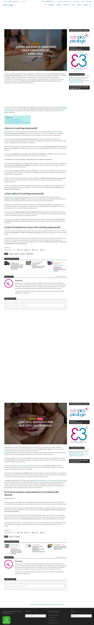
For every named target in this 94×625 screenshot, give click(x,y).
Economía (12, 262)
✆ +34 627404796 (76, 1)
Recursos (66, 4)
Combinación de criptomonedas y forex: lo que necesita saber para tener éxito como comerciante (17, 266)
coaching (14, 197)
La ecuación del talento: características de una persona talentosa (38, 265)
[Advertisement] (47, 19)
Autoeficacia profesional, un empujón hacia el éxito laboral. (60, 268)
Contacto (86, 4)
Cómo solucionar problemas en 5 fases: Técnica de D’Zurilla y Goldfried (16, 551)
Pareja (55, 544)
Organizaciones (35, 43)
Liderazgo (22, 253)
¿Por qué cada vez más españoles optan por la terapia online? (60, 548)
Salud (58, 544)
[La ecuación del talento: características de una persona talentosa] (28, 263)
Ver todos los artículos (61, 276)
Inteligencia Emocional (59, 262)
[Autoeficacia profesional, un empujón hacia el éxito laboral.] (50, 263)
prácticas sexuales (9, 451)
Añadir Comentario (32, 56)
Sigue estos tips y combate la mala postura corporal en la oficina (47, 604)
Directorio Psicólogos (85, 1)
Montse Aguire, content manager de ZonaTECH (50, 480)
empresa (17, 253)
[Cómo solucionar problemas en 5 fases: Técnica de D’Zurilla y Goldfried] (6, 545)
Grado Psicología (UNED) (77, 79)
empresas (11, 536)
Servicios (59, 4)
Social (38, 544)
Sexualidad (40, 418)
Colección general (79, 82)
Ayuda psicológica (14, 544)
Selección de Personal (58, 265)
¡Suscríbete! (59, 1)
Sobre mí (79, 4)
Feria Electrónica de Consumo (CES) (20, 465)
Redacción (41, 56)
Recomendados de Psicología (76, 80)
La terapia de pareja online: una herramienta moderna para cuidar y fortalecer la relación (38, 549)
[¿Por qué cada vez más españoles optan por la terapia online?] (50, 545)
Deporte (34, 262)
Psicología (51, 4)
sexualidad (17, 536)
